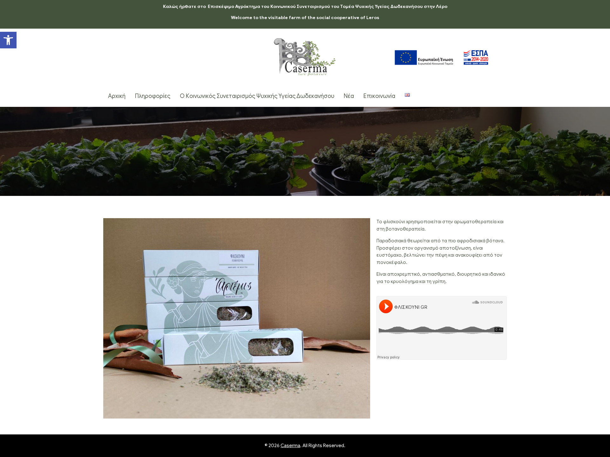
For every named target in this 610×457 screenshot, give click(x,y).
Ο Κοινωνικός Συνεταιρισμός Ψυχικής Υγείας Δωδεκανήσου (257, 96)
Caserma (290, 445)
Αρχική (116, 96)
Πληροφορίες (152, 96)
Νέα (349, 96)
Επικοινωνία (379, 96)
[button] (8, 40)
